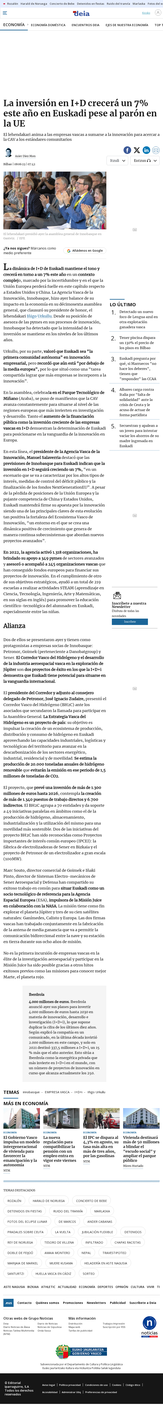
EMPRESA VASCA (57, 1092)
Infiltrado (94, 1242)
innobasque (31, 1092)
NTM (6, 1170)
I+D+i (78, 1092)
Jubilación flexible (97, 1232)
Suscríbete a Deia (142, 1303)
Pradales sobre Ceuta (25, 1232)
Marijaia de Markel (22, 1263)
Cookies (116, 1384)
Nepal (86, 1253)
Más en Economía (25, 1103)
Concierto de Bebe (91, 1201)
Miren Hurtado (133, 1166)
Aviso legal (48, 1384)
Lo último (123, 304)
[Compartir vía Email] (156, 151)
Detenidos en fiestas (24, 1211)
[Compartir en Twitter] (137, 151)
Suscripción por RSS (114, 1327)
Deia (5, 1323)
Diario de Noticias (48, 1323)
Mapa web (74, 1327)
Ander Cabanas (99, 1222)
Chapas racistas (128, 1242)
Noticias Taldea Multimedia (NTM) (18, 1332)
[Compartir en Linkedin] (146, 151)
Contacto (24, 1303)
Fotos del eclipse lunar (27, 1222)
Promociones (73, 1303)
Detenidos (133, 1232)
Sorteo (89, 1274)
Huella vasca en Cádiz (53, 1274)
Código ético (133, 1384)
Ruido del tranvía (68, 1211)
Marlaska (102, 1211)
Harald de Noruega (49, 1201)
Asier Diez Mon (25, 156)
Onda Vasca (44, 1330)
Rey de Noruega (20, 1242)
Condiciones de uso (96, 1384)
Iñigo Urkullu (39, 316)
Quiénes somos (47, 1303)
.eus (8, 1302)
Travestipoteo (114, 1253)
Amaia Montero (57, 1253)
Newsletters (96, 1303)
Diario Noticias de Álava (16, 1327)
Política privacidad (70, 1384)
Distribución (75, 1323)
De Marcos (67, 1222)
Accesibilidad (50, 1392)
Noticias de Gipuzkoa (50, 1327)
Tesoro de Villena (59, 1242)
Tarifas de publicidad (80, 1330)
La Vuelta (62, 1232)
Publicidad (118, 1303)
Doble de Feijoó (20, 1253)
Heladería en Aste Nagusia (105, 1263)
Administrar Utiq (71, 1392)
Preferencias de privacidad (101, 1392)
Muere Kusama (61, 1263)
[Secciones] (4, 13)
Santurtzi (15, 1274)
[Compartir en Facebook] (127, 151)
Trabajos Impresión (114, 1323)
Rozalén (14, 1201)
